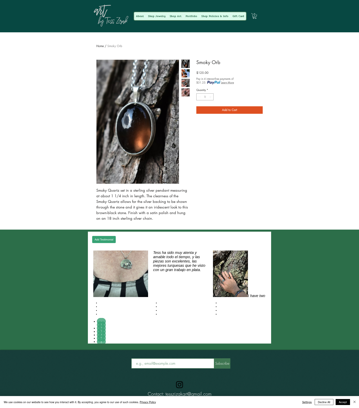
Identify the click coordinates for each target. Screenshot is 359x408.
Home (100, 46)
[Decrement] (199, 97)
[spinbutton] (205, 97)
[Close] (354, 402)
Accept (343, 402)
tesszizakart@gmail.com (188, 394)
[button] (254, 16)
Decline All (324, 402)
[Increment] (210, 97)
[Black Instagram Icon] (179, 384)
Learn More (227, 82)
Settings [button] (307, 402)
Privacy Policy (148, 402)
